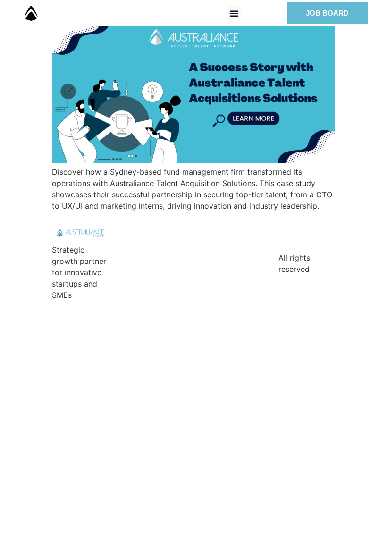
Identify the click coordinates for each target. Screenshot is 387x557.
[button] (234, 13)
